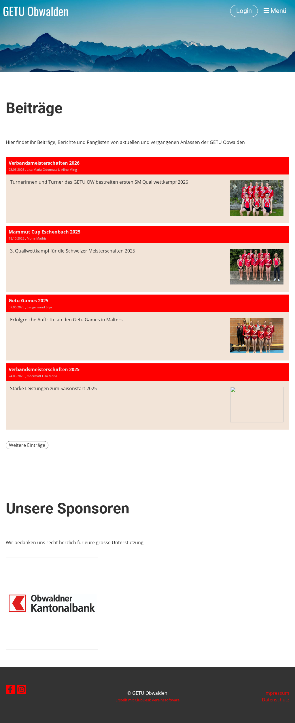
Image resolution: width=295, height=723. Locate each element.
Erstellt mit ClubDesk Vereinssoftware (147, 700)
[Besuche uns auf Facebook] (10, 690)
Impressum (276, 693)
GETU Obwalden (36, 11)
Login (244, 10)
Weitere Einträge (27, 445)
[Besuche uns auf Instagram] (21, 690)
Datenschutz (275, 700)
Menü (277, 10)
